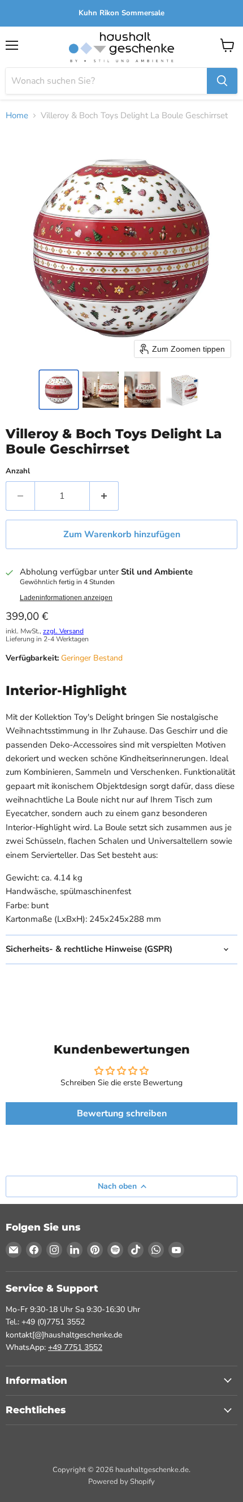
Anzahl (18, 471)
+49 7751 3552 (75, 1347)
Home (17, 115)
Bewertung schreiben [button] (122, 1113)
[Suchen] (222, 81)
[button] (59, 389)
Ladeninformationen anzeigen (66, 598)
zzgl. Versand (63, 631)
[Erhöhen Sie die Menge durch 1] (104, 496)
